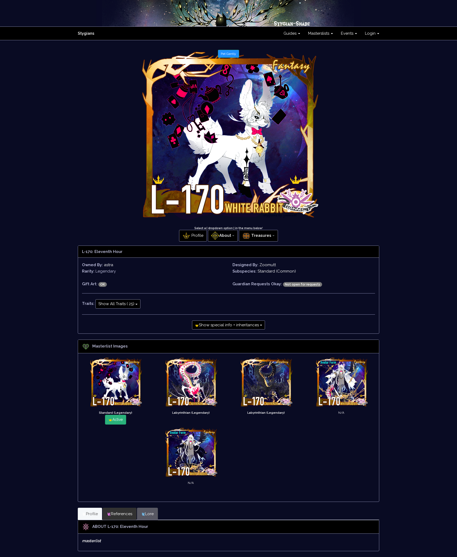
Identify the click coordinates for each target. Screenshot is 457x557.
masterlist (91, 540)
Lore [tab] (149, 513)
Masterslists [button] (319, 33)
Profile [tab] (92, 513)
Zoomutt (267, 264)
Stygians (86, 33)
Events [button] (347, 33)
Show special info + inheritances (229, 325)
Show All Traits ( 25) (116, 303)
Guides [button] (291, 33)
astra (108, 264)
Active (117, 419)
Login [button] (371, 33)
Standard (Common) (277, 271)
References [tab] (121, 513)
